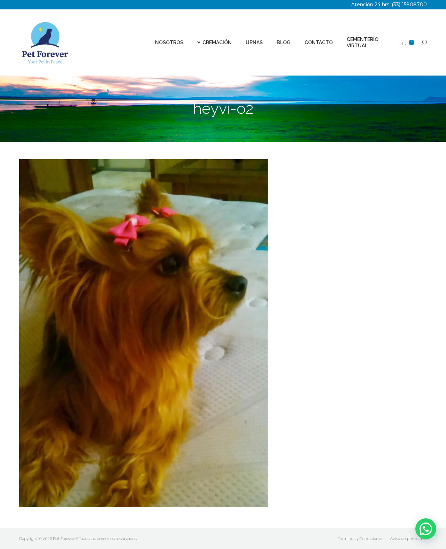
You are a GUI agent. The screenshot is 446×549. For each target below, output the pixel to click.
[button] (425, 528)
